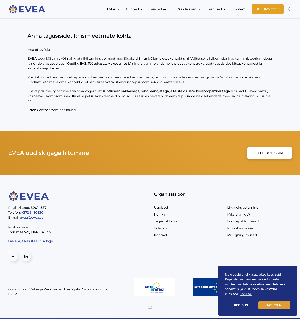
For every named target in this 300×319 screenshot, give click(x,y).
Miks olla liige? (238, 214)
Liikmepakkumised (243, 221)
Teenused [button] (214, 9)
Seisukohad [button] (158, 9)
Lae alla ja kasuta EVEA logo (31, 241)
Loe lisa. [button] (246, 294)
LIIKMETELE (270, 9)
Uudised (161, 207)
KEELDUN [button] (241, 305)
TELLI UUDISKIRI (269, 153)
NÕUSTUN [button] (274, 305)
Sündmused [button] (187, 9)
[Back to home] (27, 9)
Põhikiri (160, 214)
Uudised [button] (132, 9)
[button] (290, 9)
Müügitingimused (242, 235)
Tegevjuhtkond (166, 221)
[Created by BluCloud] (150, 307)
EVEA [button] (111, 9)
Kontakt (239, 9)
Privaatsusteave (240, 228)
